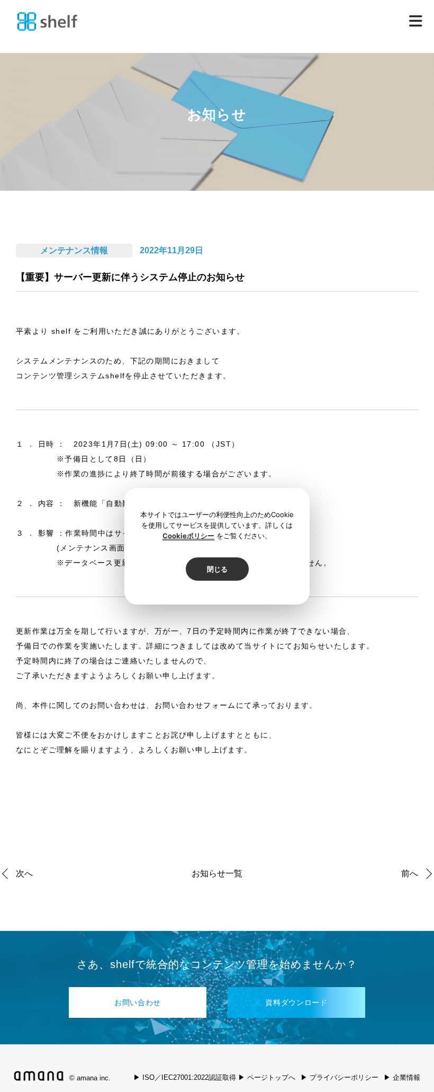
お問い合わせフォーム (195, 705)
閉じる (217, 569)
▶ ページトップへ (266, 1077)
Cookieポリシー (188, 535)
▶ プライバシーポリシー (339, 1077)
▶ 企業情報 (402, 1077)
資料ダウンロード (296, 1002)
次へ (24, 873)
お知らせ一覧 (217, 873)
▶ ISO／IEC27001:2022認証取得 (184, 1077)
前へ (409, 873)
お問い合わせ (137, 1002)
